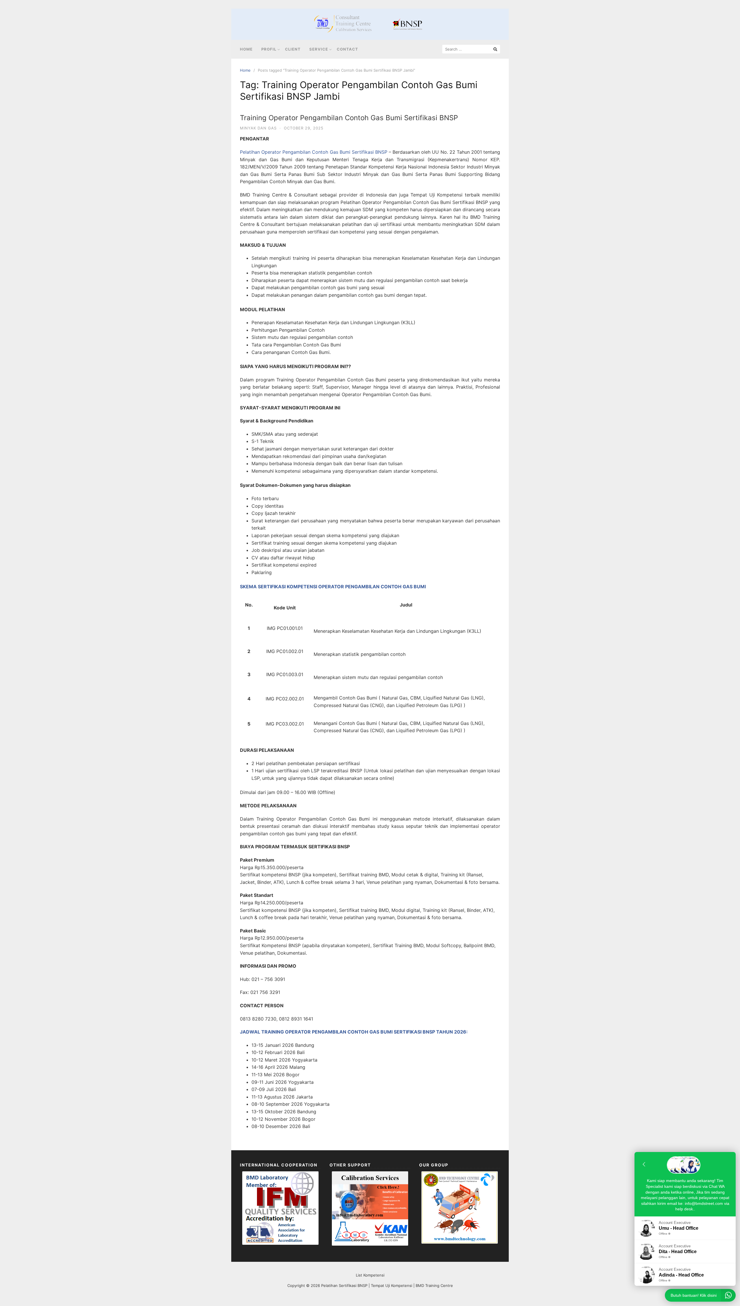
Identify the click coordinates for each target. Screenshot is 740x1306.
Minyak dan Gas (258, 128)
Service (318, 49)
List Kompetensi (370, 1275)
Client (293, 49)
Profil (268, 49)
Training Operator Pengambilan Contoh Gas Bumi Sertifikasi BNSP (349, 118)
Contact (347, 49)
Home (246, 49)
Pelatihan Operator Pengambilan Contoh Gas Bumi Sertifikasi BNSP (313, 152)
